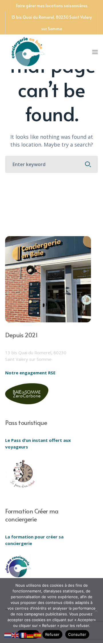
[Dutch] (8, 634)
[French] (23, 634)
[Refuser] (96, 610)
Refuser (52, 634)
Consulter (77, 634)
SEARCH (88, 164)
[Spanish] (37, 634)
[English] (15, 634)
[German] (30, 634)
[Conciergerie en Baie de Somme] (28, 50)
